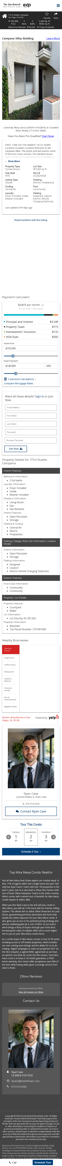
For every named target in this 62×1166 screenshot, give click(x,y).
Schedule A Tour (29, 851)
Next (53, 837)
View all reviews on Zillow (31, 992)
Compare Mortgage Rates (18, 383)
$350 (55, 337)
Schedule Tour (42, 1162)
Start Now (47, 136)
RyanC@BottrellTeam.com (25, 1081)
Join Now (14, 448)
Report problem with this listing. (31, 220)
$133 (55, 332)
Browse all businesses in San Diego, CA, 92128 (16, 719)
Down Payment (11, 361)
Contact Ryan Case (33, 811)
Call (14, 1162)
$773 (55, 327)
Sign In (39, 396)
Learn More (53, 38)
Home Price (9, 343)
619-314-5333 (32, 803)
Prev (8, 837)
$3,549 (54, 322)
